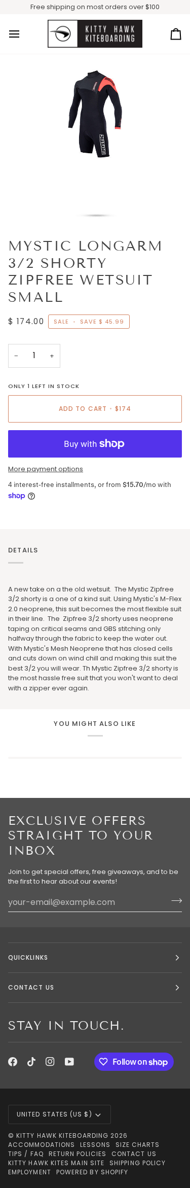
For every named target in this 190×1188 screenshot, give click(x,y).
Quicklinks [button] (28, 957)
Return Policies (77, 1153)
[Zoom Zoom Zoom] (95, 142)
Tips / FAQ (26, 1153)
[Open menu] (23, 34)
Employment (29, 1172)
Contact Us (134, 1153)
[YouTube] (69, 1061)
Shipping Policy (137, 1163)
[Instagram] (50, 1061)
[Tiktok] (31, 1061)
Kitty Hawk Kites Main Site (56, 1163)
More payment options (45, 469)
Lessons (95, 1144)
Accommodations (41, 1144)
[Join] (173, 901)
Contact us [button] (31, 987)
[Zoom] (33, 204)
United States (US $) (54, 1114)
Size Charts (138, 1144)
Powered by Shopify (92, 1172)
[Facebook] (12, 1061)
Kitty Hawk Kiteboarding (62, 1135)
